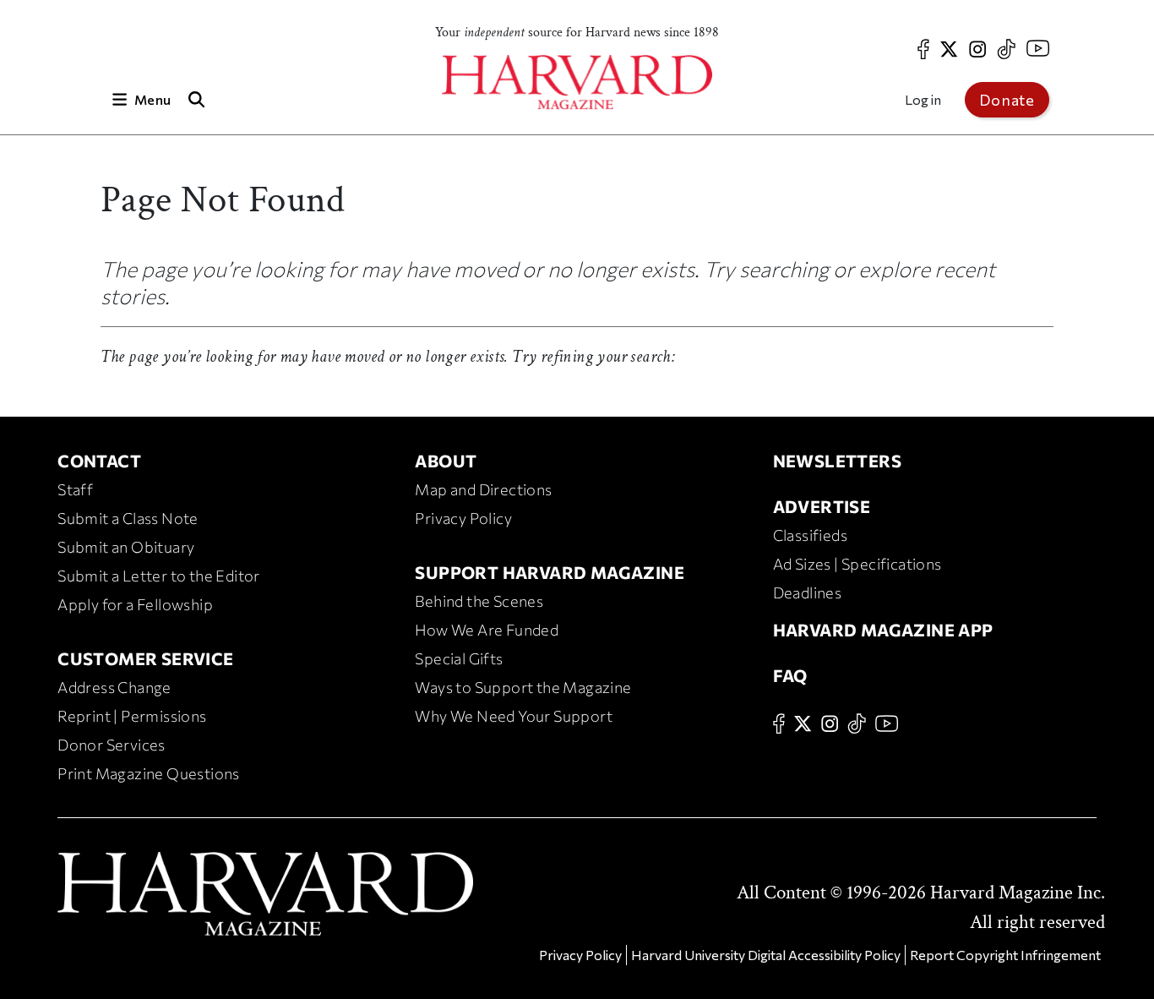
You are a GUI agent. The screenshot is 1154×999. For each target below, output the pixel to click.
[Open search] (196, 99)
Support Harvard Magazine (549, 572)
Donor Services (111, 744)
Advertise (822, 506)
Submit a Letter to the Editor (158, 575)
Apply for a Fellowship (135, 604)
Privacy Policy (463, 518)
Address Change (114, 687)
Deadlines (807, 592)
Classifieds (810, 535)
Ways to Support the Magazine (523, 687)
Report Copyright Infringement (1005, 955)
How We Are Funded (486, 629)
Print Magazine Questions (148, 773)
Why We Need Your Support (513, 716)
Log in (923, 99)
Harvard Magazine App (883, 630)
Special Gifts (459, 658)
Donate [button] (1007, 99)
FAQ (790, 675)
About (445, 460)
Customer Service (145, 658)
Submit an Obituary (125, 547)
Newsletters (837, 460)
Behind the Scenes (479, 601)
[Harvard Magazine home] (577, 82)
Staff (75, 489)
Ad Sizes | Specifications (857, 563)
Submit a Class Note (128, 518)
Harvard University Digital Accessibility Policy (766, 955)
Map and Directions (483, 489)
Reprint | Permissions (131, 716)
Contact (99, 460)
